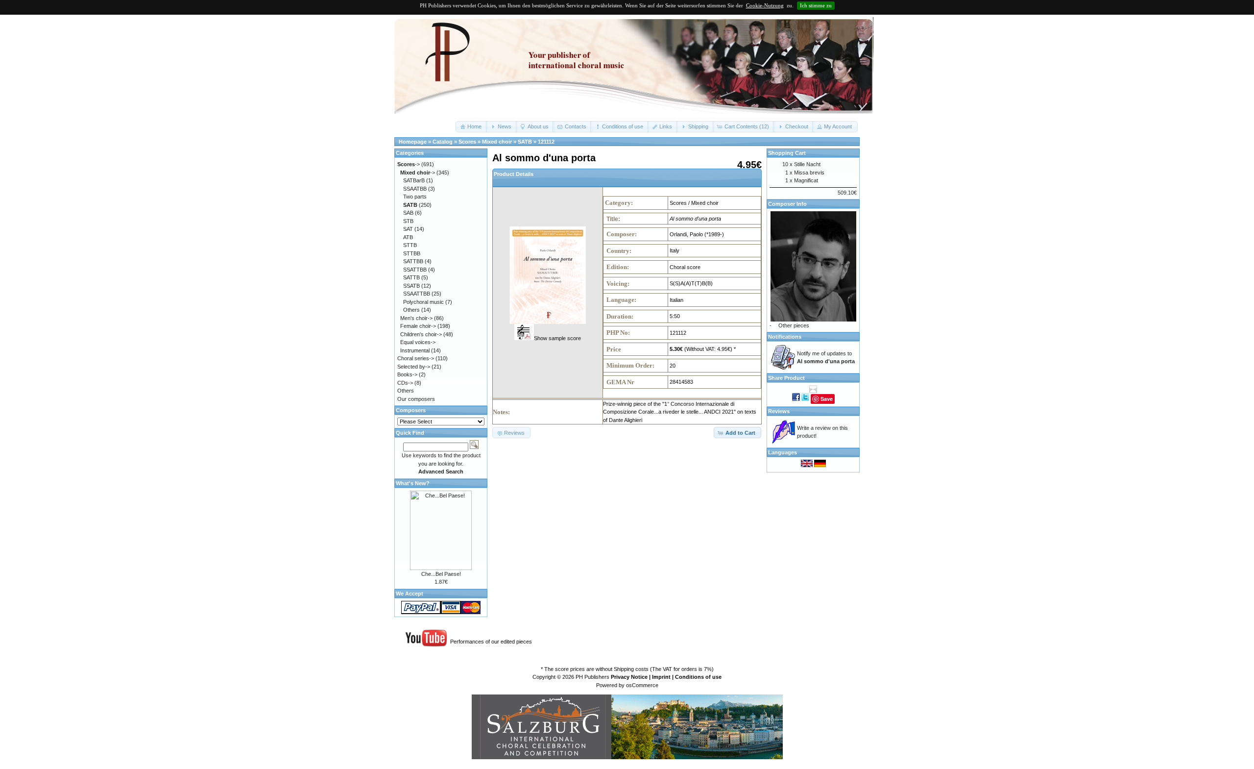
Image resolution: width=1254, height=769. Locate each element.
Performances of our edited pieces (491, 642)
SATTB (411, 277)
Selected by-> (413, 367)
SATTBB (413, 261)
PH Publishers (592, 677)
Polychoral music (423, 302)
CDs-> (405, 383)
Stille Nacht (807, 164)
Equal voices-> (417, 342)
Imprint (661, 677)
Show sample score (557, 338)
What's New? (413, 483)
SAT (408, 229)
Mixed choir (497, 142)
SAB (408, 213)
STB (408, 221)
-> (408, 164)
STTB (410, 245)
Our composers (416, 399)
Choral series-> (415, 358)
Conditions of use (698, 677)
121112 (546, 142)
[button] (471, 126)
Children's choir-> (421, 334)
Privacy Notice (629, 677)
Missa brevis (809, 172)
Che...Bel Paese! (441, 574)
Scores (467, 142)
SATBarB (414, 180)
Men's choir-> (416, 318)
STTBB (411, 253)
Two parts (415, 196)
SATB (525, 142)
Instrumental (415, 350)
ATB (408, 237)
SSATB (411, 286)
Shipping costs (631, 669)
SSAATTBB (416, 294)
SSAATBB (415, 189)
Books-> (407, 374)
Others (411, 310)
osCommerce (642, 685)
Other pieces (793, 325)
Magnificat (806, 180)
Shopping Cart (787, 153)
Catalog (443, 142)
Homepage (413, 142)
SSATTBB (415, 270)
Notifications (784, 337)
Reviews (779, 411)
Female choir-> (418, 326)
